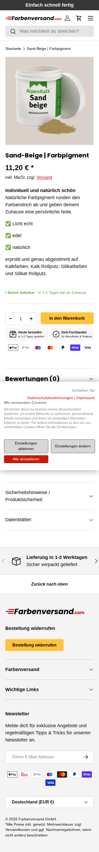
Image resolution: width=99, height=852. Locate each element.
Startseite (13, 49)
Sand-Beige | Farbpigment (49, 49)
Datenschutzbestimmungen (50, 398)
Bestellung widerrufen (34, 645)
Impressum (85, 398)
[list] (49, 101)
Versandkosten (17, 830)
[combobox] (49, 31)
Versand (44, 177)
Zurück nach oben (49, 584)
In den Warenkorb (67, 318)
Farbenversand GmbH (37, 819)
